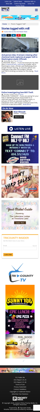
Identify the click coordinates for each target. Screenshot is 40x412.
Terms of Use (20, 384)
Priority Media (20, 6)
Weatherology (31, 409)
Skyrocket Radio (25, 408)
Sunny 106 (31, 4)
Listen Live (8, 1)
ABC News (19, 61)
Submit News (18, 1)
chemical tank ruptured (15, 64)
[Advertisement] (20, 17)
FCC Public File (20, 377)
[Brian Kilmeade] (7, 116)
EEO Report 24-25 (20, 380)
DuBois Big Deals (19, 4)
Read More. (27, 104)
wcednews (20, 94)
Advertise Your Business (20, 394)
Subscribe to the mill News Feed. (15, 32)
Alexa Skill (9, 4)
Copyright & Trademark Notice (20, 392)
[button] (36, 10)
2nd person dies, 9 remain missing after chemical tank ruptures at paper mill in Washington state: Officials (19, 57)
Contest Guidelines (20, 389)
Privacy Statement (20, 387)
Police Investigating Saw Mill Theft (17, 92)
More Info (18, 117)
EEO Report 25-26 (20, 382)
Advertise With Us (29, 1)
